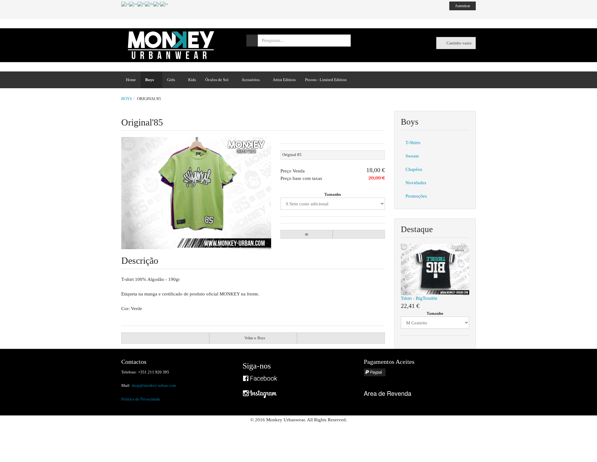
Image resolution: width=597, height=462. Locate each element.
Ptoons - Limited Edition (326, 79)
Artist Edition (284, 79)
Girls (171, 79)
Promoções (416, 196)
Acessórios (251, 79)
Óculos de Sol (217, 79)
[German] (149, 4)
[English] (133, 4)
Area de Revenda (387, 393)
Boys (149, 79)
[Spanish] (164, 4)
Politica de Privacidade (140, 399)
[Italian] (156, 4)
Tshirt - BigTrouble (419, 298)
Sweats (412, 155)
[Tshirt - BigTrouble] (435, 269)
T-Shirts (412, 142)
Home (131, 79)
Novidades (415, 182)
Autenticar (462, 6)
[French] (141, 4)
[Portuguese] (125, 4)
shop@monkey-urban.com (154, 385)
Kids (192, 79)
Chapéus (413, 169)
